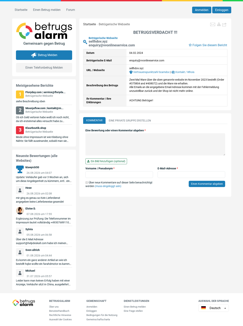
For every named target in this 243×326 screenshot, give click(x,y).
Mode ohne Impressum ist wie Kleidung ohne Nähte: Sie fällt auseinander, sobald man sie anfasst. (42, 141)
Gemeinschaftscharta (98, 319)
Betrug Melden (47, 55)
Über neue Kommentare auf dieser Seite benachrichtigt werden (118, 184)
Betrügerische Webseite (114, 24)
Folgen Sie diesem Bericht (210, 45)
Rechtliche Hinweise (60, 315)
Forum (70, 10)
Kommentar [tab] (94, 120)
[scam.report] (219, 24)
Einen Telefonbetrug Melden (44, 67)
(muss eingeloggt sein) (108, 186)
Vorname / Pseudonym (99, 168)
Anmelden (201, 10)
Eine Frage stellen (133, 310)
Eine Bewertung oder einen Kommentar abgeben (115, 130)
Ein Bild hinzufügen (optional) (107, 161)
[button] (224, 24)
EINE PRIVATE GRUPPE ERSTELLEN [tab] (130, 120)
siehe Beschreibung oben (30, 101)
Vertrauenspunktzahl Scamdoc (151, 72)
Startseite (21, 10)
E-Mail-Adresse (168, 168)
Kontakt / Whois (184, 72)
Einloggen (221, 10)
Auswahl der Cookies (60, 319)
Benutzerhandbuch (59, 310)
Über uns (54, 306)
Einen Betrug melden (47, 10)
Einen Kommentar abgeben (207, 183)
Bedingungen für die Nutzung (101, 315)
